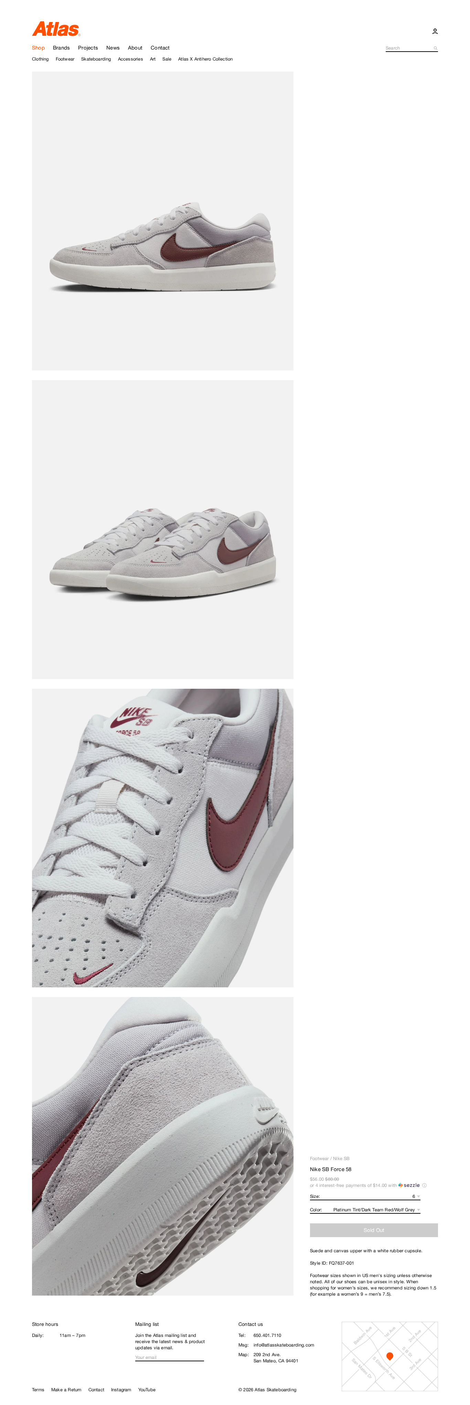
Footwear (319, 1158)
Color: (316, 1209)
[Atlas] (56, 28)
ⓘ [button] (424, 1185)
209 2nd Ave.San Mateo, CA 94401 (276, 1357)
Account (435, 31)
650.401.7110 (267, 1335)
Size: (315, 1196)
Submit (436, 48)
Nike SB (341, 1158)
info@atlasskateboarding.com (284, 1345)
